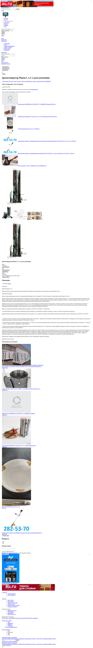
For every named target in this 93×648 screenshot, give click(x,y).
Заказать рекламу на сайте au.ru (10, 583)
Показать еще (6, 535)
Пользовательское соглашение (9, 637)
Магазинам (10, 613)
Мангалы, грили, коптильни (35, 81)
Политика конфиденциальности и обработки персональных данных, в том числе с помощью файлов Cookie (29, 638)
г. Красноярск (5, 81)
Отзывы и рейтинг (12, 606)
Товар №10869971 (46, 81)
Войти (3, 59)
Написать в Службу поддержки (10, 641)
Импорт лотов (11, 604)
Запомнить (5, 57)
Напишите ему (34, 89)
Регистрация (4, 62)
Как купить (10, 600)
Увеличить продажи (13, 602)
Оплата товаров (6, 629)
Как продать (11, 601)
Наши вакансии (12, 593)
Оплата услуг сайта (7, 620)
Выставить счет (12, 614)
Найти (3, 32)
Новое (9, 283)
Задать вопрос (6, 267)
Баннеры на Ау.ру (12, 610)
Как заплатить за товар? (14, 605)
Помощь (4, 598)
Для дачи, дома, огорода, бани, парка (18, 81)
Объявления (11, 611)
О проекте (4, 592)
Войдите (4, 553)
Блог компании (11, 595)
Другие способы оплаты (11, 627)
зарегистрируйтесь (13, 553)
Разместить (4, 39)
